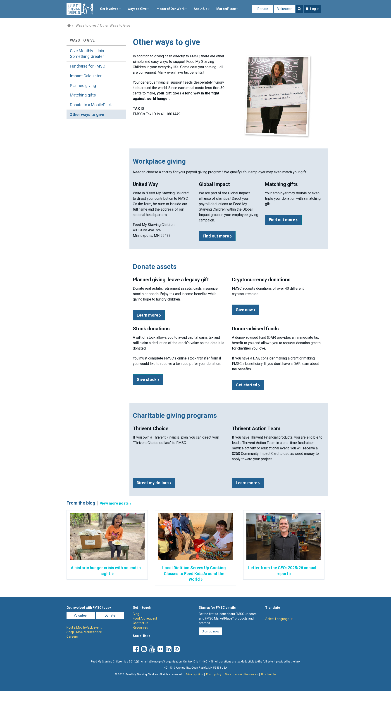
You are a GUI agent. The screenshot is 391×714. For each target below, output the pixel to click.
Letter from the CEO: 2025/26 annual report (282, 570)
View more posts (114, 503)
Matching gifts (83, 95)
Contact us (140, 623)
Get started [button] (247, 385)
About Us (200, 9)
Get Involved (109, 9)
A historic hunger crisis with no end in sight (106, 570)
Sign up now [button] (210, 631)
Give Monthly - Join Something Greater (87, 53)
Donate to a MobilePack (91, 104)
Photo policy (213, 674)
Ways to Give (137, 9)
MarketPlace (226, 9)
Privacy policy (194, 674)
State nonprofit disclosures (241, 674)
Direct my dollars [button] (153, 482)
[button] (312, 9)
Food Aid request (145, 618)
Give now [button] (245, 309)
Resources (140, 627)
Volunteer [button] (81, 615)
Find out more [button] (216, 236)
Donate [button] (110, 615)
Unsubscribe (268, 674)
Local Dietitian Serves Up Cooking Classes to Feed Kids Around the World (194, 573)
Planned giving (83, 85)
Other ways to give (86, 114)
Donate (262, 9)
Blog (136, 614)
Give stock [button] (147, 379)
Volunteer (284, 9)
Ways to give (86, 25)
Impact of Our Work (170, 9)
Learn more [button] (148, 315)
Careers (72, 636)
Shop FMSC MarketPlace (84, 632)
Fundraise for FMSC (87, 66)
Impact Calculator (86, 75)
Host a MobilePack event (84, 627)
